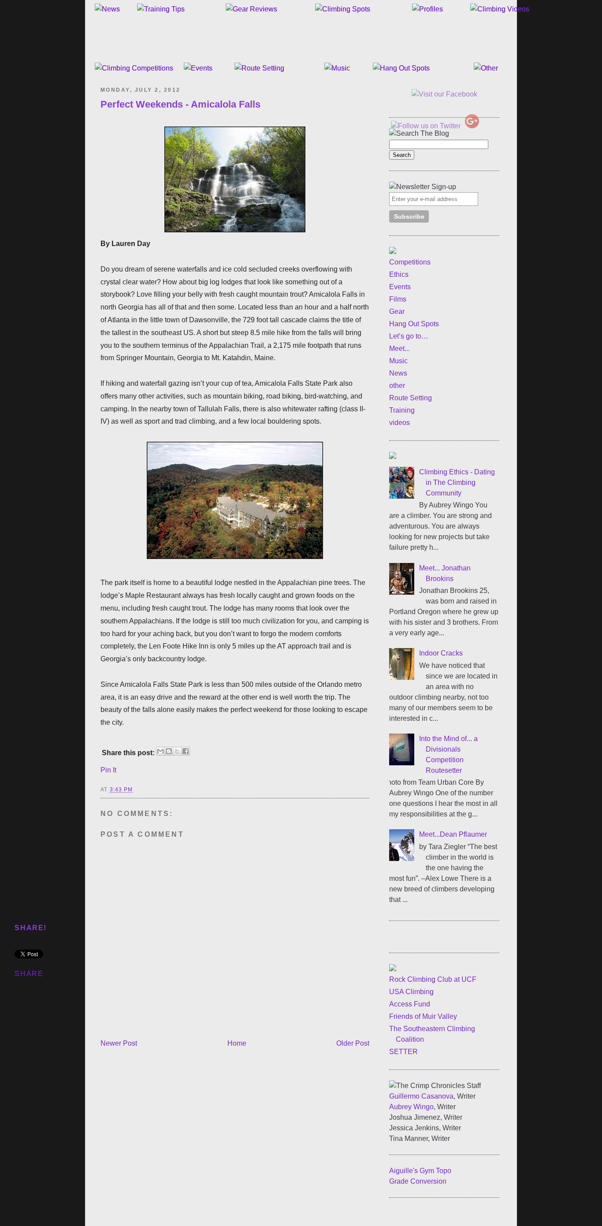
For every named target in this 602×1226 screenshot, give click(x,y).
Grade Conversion (417, 1181)
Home (236, 1043)
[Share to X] (177, 751)
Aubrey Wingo (411, 1106)
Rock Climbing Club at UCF (432, 979)
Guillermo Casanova (421, 1096)
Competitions (410, 262)
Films (397, 299)
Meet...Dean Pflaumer (453, 834)
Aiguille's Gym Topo (420, 1170)
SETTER (403, 1051)
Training (402, 410)
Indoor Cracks (441, 653)
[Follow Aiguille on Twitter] (426, 126)
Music (398, 361)
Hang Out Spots (414, 324)
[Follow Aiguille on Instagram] (490, 107)
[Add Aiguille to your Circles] (472, 126)
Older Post (352, 1043)
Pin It (108, 770)
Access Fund (409, 1004)
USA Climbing (411, 991)
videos (399, 422)
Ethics (399, 274)
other (397, 385)
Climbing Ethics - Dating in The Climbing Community (457, 482)
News (398, 373)
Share (29, 973)
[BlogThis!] (168, 751)
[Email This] (160, 751)
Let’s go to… (408, 336)
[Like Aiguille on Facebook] (444, 94)
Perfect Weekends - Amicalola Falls (180, 104)
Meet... (399, 348)
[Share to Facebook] (185, 751)
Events (400, 287)
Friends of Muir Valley (423, 1016)
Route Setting (410, 398)
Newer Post (118, 1043)
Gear (397, 311)
